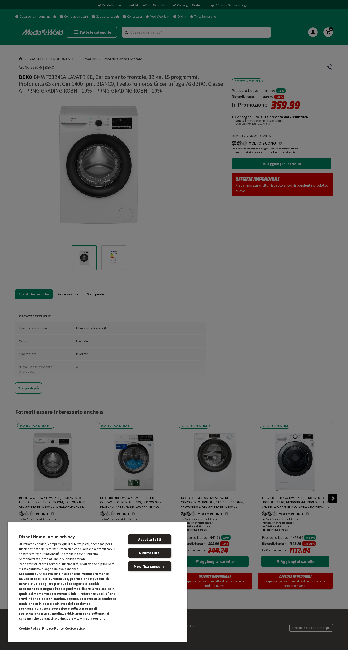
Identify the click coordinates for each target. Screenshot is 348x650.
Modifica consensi (149, 566)
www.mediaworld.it (89, 618)
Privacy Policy (53, 628)
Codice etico (75, 628)
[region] (97, 581)
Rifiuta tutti (149, 553)
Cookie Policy (29, 628)
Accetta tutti (149, 539)
